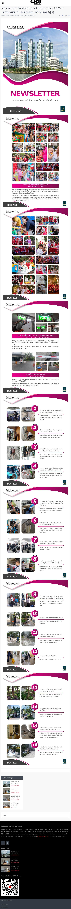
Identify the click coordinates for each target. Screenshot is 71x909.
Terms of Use (4, 907)
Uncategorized (29, 15)
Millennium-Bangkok (42, 836)
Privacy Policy (4, 904)
